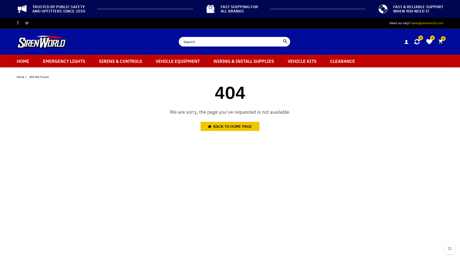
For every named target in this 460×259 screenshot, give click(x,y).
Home (20, 77)
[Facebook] (18, 23)
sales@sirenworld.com (427, 23)
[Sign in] (406, 41)
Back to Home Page (232, 126)
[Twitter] (27, 23)
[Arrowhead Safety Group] (42, 41)
